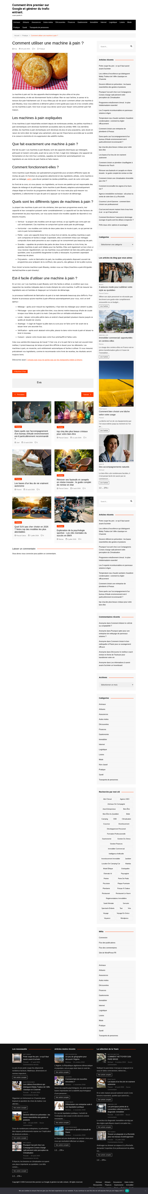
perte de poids (123, 878)
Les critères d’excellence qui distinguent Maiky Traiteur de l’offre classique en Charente (114, 76)
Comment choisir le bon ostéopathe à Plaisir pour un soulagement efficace (115, 644)
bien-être (126, 809)
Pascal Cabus (63, 438)
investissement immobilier (110, 859)
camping (105, 819)
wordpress (124, 918)
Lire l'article (104, 306)
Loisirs (122, 22)
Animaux (16, 22)
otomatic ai (108, 873)
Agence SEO (124, 799)
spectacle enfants (108, 908)
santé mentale (108, 903)
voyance (107, 918)
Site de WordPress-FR (107, 953)
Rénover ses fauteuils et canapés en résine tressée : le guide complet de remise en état (74, 482)
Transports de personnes (39, 27)
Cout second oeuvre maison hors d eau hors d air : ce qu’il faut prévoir (116, 211)
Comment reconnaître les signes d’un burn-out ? (115, 187)
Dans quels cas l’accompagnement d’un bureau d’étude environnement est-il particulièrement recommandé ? (114, 139)
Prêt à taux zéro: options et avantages (113, 225)
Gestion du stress (124, 839)
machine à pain (20, 371)
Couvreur (106, 824)
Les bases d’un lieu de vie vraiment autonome (112, 156)
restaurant (106, 893)
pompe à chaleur (123, 888)
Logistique (113, 22)
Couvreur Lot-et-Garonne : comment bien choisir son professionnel (114, 203)
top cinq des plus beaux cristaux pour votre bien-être (115, 148)
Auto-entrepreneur (109, 809)
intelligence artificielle (116, 854)
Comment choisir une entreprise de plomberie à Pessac (112, 130)
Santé (24, 27)
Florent (19, 489)
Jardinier (128, 859)
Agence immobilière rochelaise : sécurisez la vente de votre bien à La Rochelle (116, 195)
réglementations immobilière (116, 898)
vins (129, 908)
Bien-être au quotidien (111, 814)
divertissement (124, 824)
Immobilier (94, 22)
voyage (105, 913)
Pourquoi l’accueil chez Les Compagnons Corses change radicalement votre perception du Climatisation (115, 94)
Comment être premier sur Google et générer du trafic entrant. (30, 8)
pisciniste (106, 883)
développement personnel (116, 829)
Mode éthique (108, 868)
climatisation (126, 819)
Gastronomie (82, 22)
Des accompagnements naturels (114, 467)
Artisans (26, 22)
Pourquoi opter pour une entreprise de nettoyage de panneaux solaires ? (114, 633)
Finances (71, 22)
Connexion (103, 938)
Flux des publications (107, 943)
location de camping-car (111, 863)
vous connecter (27, 554)
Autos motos (48, 22)
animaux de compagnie (116, 804)
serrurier (126, 903)
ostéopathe (125, 868)
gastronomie (106, 839)
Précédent (20, 394)
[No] (145, 1191)
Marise (61, 539)
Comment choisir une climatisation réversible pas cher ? (116, 179)
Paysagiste (125, 873)
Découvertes (60, 22)
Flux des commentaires (108, 948)
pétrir (29, 179)
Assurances (36, 22)
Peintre (106, 878)
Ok (127, 1191)
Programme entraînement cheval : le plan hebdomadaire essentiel (114, 104)
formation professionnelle (116, 834)
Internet (103, 22)
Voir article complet (19, 1077)
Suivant (86, 394)
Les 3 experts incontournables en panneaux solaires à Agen (116, 111)
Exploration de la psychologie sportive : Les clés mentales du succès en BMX (72, 533)
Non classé (103, 765)
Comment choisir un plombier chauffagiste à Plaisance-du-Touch (116, 164)
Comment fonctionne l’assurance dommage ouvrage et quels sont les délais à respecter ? (116, 218)
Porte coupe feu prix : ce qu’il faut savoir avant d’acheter (114, 67)
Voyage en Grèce (123, 913)
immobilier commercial (116, 849)
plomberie (106, 888)
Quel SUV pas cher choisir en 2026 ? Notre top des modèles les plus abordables (31, 529)
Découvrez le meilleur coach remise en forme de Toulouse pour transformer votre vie (116, 654)
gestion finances (116, 844)
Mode (129, 22)
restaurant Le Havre (123, 893)
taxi (121, 908)
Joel (18, 442)
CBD (115, 819)
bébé (128, 814)
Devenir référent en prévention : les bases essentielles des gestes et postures (115, 85)
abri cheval (107, 799)
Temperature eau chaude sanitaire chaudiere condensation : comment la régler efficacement (116, 121)
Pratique (16, 27)
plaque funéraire (124, 883)
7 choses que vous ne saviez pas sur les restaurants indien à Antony (54, 360)
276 (105, 488)
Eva (15, 49)
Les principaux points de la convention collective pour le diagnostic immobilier (119, 1109)
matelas (128, 863)
